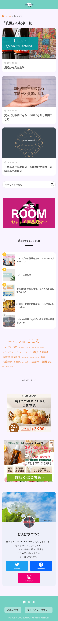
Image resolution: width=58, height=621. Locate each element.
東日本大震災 (34, 357)
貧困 (44, 361)
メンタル (23, 352)
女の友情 (25, 357)
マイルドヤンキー (37, 347)
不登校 (34, 352)
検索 (52, 184)
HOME (31, 602)
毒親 (43, 357)
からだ (22, 341)
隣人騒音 (5, 366)
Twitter (9, 342)
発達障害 (7, 361)
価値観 (6, 357)
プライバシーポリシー (38, 610)
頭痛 (12, 366)
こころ (33, 340)
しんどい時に (10, 347)
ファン (27, 347)
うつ (15, 341)
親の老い (36, 362)
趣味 (49, 362)
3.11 (3, 342)
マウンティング (10, 352)
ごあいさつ (12, 610)
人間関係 (43, 352)
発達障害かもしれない (22, 362)
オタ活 (21, 347)
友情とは (15, 357)
